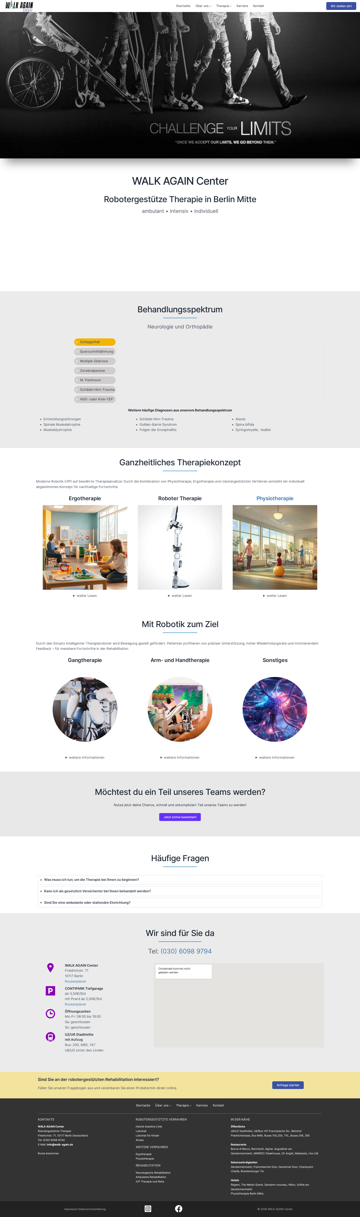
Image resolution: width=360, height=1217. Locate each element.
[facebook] (178, 1208)
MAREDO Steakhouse (267, 1153)
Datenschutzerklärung (92, 1209)
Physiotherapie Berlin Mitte (247, 1193)
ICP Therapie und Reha (150, 1181)
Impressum (71, 1209)
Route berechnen (48, 1153)
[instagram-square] (148, 1208)
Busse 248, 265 (300, 1135)
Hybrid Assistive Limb (149, 1126)
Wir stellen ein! (341, 6)
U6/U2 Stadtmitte (241, 1131)
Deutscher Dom (288, 1166)
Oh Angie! (287, 1153)
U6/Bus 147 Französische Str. (272, 1131)
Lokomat (141, 1131)
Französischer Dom (265, 1166)
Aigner (269, 1148)
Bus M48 (257, 1135)
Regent (235, 1184)
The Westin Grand (252, 1184)
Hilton (291, 1184)
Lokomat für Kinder (147, 1135)
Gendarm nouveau (275, 1184)
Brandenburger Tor (252, 1171)
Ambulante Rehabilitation (151, 1177)
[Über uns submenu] (210, 6)
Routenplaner (75, 981)
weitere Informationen (86, 757)
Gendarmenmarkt (241, 1166)
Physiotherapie (275, 498)
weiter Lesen (87, 596)
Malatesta (301, 1153)
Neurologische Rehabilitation (153, 1172)
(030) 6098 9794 (186, 951)
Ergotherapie (144, 1154)
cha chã (313, 1153)
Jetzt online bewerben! (180, 817)
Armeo (140, 1140)
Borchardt (257, 1148)
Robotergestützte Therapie (54, 1131)
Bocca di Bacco (240, 1148)
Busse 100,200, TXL (276, 1135)
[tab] (95, 342)
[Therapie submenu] (231, 6)
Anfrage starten (288, 1085)
